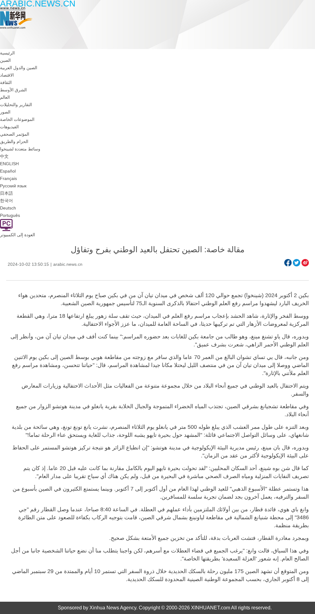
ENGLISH (9, 163)
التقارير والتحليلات (16, 104)
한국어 (6, 200)
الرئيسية (7, 52)
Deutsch (8, 207)
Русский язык (13, 185)
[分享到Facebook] (288, 262)
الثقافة (6, 82)
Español (8, 171)
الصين (5, 60)
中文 (4, 156)
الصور (5, 112)
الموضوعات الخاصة (17, 119)
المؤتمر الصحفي (14, 134)
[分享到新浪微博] (305, 262)
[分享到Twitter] (296, 262)
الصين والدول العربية (18, 67)
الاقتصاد (7, 75)
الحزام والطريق (14, 141)
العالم (5, 97)
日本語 (6, 193)
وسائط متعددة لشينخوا (20, 148)
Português (10, 215)
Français (8, 178)
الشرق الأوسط (13, 89)
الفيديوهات (9, 126)
